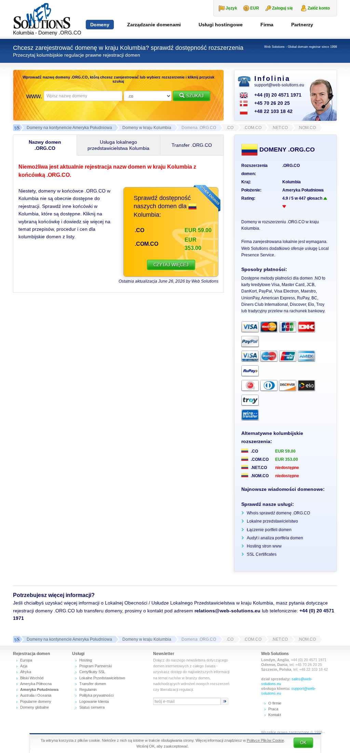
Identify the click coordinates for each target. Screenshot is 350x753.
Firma (266, 24)
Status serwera (92, 707)
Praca (273, 709)
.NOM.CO (259, 475)
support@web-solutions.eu (279, 85)
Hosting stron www (264, 546)
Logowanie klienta (94, 701)
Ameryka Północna (36, 684)
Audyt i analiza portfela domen (275, 538)
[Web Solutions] (16, 639)
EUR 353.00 (286, 459)
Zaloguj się (282, 8)
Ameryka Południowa (303, 190)
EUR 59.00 (285, 451)
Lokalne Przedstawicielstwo (102, 678)
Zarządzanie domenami (154, 24)
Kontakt (274, 715)
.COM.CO (146, 244)
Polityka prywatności (96, 695)
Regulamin (88, 689)
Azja (23, 666)
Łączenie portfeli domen (269, 529)
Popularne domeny (35, 701)
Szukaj (195, 95)
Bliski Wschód (31, 678)
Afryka (25, 672)
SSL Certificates (262, 554)
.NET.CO (258, 467)
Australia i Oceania (35, 695)
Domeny (99, 24)
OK (303, 742)
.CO (139, 230)
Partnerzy (302, 24)
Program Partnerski (95, 666)
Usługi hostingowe (221, 24)
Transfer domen (92, 684)
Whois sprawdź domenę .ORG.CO (278, 513)
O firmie (274, 703)
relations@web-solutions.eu (227, 610)
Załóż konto (319, 8)
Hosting (85, 660)
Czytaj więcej (171, 264)
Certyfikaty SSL (92, 672)
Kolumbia (291, 182)
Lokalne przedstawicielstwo (272, 521)
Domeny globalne (34, 707)
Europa (26, 660)
